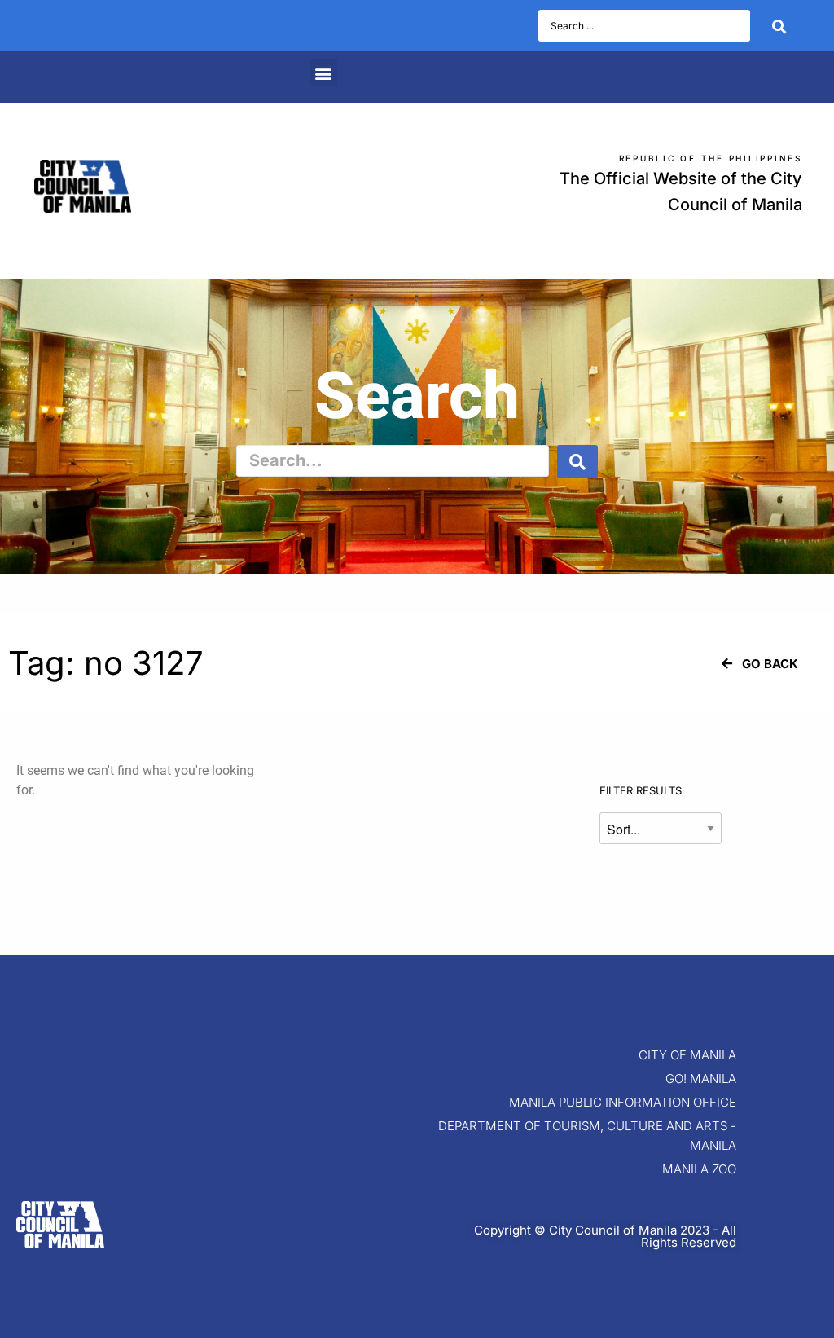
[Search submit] (779, 26)
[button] (323, 72)
